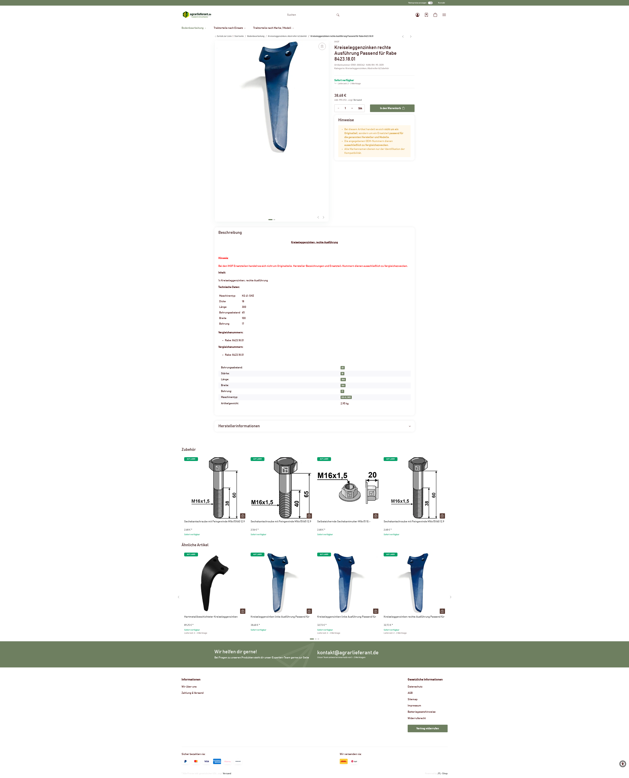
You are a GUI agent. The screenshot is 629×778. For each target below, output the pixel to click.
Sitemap (413, 699)
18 (342, 374)
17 (342, 391)
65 (343, 368)
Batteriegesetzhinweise (422, 712)
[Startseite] (197, 15)
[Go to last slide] (178, 597)
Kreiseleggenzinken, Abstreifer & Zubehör (367, 68)
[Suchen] (338, 15)
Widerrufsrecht (417, 718)
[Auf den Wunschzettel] (322, 46)
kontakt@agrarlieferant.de (348, 652)
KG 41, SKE (346, 397)
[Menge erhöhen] (352, 108)
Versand (357, 100)
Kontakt (441, 3)
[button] (417, 14)
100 (343, 385)
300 (343, 380)
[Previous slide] (318, 217)
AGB (410, 693)
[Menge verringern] (338, 108)
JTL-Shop (442, 773)
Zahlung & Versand (193, 693)
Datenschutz (415, 686)
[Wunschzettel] (426, 14)
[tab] (270, 219)
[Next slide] (323, 217)
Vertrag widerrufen (427, 728)
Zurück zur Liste (224, 36)
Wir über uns (189, 686)
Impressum (414, 705)
